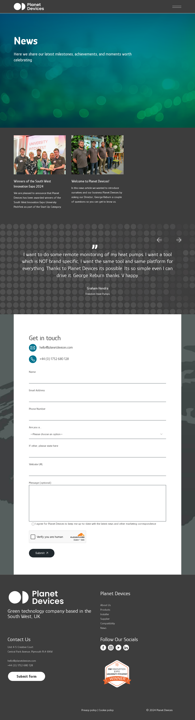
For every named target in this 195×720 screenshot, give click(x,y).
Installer (104, 614)
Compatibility (107, 623)
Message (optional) (40, 482)
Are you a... (35, 427)
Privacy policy (89, 710)
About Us (105, 605)
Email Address (37, 390)
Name (32, 371)
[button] (159, 240)
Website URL (36, 464)
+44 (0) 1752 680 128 (53, 359)
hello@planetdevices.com (55, 347)
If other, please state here (43, 445)
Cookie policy (106, 710)
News (103, 627)
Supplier (105, 618)
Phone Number (37, 408)
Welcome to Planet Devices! (90, 181)
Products (105, 609)
